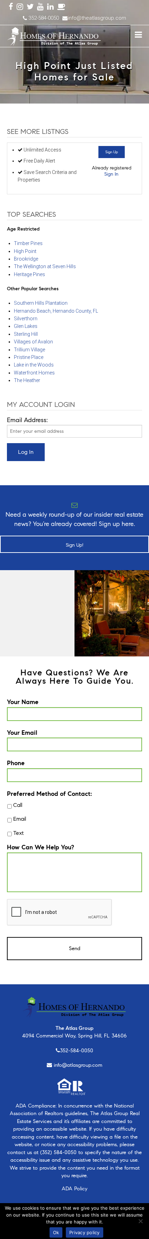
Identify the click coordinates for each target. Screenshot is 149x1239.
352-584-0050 (76, 1050)
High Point (25, 251)
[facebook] (11, 7)
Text (18, 833)
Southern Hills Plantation (41, 303)
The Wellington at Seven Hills (45, 266)
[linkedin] (50, 7)
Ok (56, 1232)
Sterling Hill (26, 334)
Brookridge (26, 259)
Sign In (111, 174)
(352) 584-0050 (58, 1152)
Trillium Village (29, 349)
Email (19, 819)
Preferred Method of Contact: (49, 794)
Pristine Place (28, 357)
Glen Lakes (25, 326)
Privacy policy (84, 1232)
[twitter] (30, 7)
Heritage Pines (29, 274)
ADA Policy (74, 1189)
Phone (16, 763)
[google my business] (61, 7)
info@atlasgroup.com (78, 1065)
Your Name (22, 702)
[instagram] (20, 7)
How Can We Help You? (40, 847)
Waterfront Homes (34, 372)
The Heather (27, 380)
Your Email (22, 732)
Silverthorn (25, 318)
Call (17, 805)
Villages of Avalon (33, 341)
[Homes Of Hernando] (54, 35)
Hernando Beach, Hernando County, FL (56, 311)
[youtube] (40, 7)
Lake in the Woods (34, 365)
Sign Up (111, 151)
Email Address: (27, 420)
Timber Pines (28, 243)
